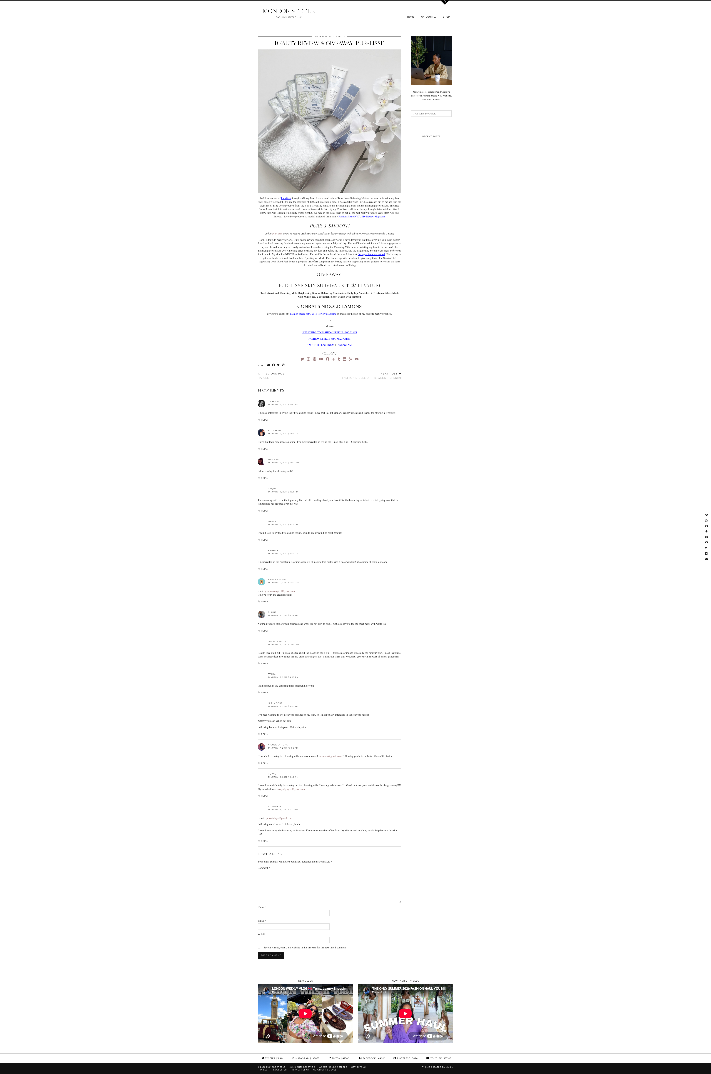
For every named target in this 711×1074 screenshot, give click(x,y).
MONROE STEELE (289, 11)
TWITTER (313, 345)
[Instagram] (308, 359)
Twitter (273, 1058)
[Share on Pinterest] (283, 365)
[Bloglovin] (333, 359)
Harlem (272, 375)
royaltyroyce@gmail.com (292, 789)
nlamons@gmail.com (330, 756)
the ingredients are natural (371, 254)
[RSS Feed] (350, 359)
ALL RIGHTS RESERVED (302, 1067)
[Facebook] (327, 359)
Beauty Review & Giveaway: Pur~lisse (329, 43)
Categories (428, 17)
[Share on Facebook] (273, 365)
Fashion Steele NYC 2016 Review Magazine (361, 216)
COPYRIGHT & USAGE (325, 1070)
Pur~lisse (286, 198)
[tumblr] (339, 359)
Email (262, 920)
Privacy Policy (300, 1070)
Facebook (373, 1058)
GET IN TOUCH (359, 1067)
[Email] (356, 359)
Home (411, 17)
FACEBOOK (328, 345)
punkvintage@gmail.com (279, 818)
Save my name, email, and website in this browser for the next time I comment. (305, 947)
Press (263, 1070)
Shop (446, 17)
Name (262, 907)
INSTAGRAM (344, 345)
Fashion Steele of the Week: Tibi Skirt (371, 375)
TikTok (340, 1058)
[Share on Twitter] (278, 365)
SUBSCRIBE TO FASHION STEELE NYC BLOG (329, 332)
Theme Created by (437, 1067)
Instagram (306, 1058)
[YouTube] (321, 359)
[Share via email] (268, 365)
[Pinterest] (314, 359)
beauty (340, 36)
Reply (264, 420)
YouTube (440, 1058)
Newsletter (279, 1070)
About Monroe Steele (333, 1067)
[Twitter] (302, 359)
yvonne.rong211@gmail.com (280, 591)
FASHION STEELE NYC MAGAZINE (329, 338)
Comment (264, 868)
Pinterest (407, 1058)
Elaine (272, 612)
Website (262, 934)
